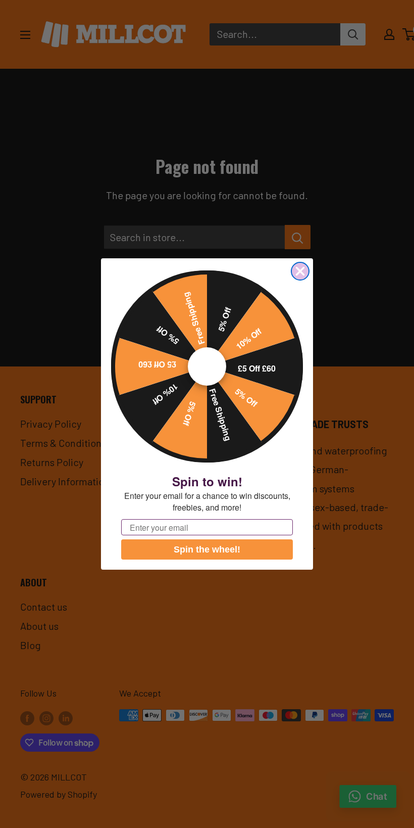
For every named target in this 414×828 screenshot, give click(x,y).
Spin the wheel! (207, 549)
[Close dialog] (300, 271)
